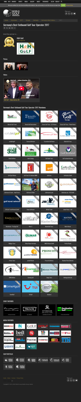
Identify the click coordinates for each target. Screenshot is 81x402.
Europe (28, 20)
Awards (14, 2)
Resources (46, 2)
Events (20, 2)
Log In (52, 2)
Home (5, 2)
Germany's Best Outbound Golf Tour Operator (54, 20)
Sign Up (57, 2)
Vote (9, 2)
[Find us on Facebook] (66, 13)
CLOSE (63, 5)
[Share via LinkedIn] (10, 28)
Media (26, 2)
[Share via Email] (12, 28)
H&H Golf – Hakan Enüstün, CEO (11, 100)
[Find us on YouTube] (74, 13)
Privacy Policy (69, 5)
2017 (21, 20)
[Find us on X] (69, 13)
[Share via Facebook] (4, 28)
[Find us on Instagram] (72, 13)
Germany (35, 20)
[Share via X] (7, 28)
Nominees (14, 20)
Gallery (32, 2)
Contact (13, 378)
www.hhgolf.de (21, 40)
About (38, 2)
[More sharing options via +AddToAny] (15, 28)
